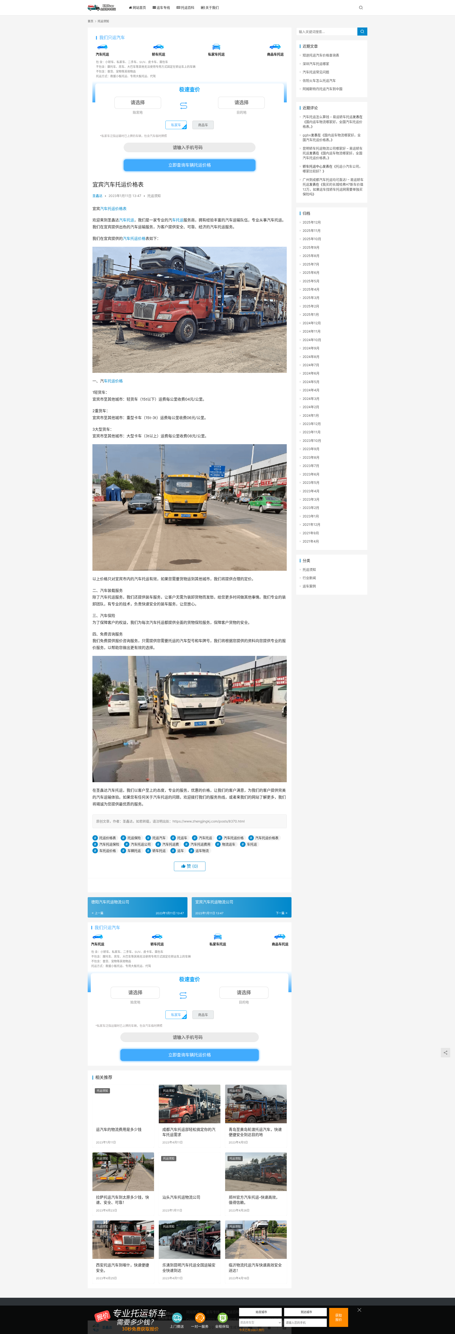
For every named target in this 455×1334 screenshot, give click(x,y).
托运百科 (187, 7)
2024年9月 (311, 348)
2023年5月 (311, 482)
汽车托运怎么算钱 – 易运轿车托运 (328, 117)
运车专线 (163, 7)
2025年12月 (312, 222)
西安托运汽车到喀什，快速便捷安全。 (122, 1268)
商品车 (203, 125)
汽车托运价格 (134, 238)
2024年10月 (312, 340)
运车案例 (309, 586)
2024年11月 (312, 331)
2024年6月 (311, 373)
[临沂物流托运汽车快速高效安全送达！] (256, 1239)
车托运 (177, 220)
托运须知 (154, 196)
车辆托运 (134, 851)
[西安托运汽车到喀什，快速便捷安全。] (123, 1239)
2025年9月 (311, 247)
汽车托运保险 (109, 844)
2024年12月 (312, 323)
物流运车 (228, 844)
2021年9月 (311, 533)
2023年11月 (312, 432)
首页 (90, 21)
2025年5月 (311, 281)
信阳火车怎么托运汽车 (319, 80)
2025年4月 (311, 289)
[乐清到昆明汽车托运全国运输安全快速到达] (189, 1239)
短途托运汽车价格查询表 (321, 55)
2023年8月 (311, 457)
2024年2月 (311, 407)
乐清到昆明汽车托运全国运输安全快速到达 (188, 1268)
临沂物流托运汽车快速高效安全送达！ (255, 1268)
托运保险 (134, 838)
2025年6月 (311, 272)
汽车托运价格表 (113, 208)
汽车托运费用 (200, 844)
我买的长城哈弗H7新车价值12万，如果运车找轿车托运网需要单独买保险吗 (333, 189)
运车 (180, 851)
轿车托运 (159, 851)
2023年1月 (311, 516)
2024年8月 (311, 357)
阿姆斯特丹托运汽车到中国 (322, 89)
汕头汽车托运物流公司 (181, 1197)
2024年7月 (311, 365)
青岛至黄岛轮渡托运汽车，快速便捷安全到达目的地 (255, 1132)
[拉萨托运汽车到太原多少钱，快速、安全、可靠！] (123, 1171)
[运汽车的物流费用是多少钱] (123, 1104)
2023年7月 (311, 466)
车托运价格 (113, 381)
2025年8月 (311, 256)
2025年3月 (311, 298)
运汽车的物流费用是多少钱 (118, 1129)
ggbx (307, 135)
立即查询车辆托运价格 (189, 165)
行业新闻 (309, 578)
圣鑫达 (97, 196)
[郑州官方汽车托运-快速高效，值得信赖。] (256, 1171)
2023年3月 (311, 499)
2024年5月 (311, 382)
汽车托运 (126, 220)
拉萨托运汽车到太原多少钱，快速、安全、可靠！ (122, 1200)
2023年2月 (311, 508)
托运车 (182, 838)
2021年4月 (311, 541)
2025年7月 (311, 264)
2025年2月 (311, 306)
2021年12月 (311, 524)
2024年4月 (311, 390)
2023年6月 (311, 474)
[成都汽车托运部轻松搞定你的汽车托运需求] (189, 1104)
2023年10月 (312, 441)
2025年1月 (311, 314)
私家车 (176, 125)
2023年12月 (312, 424)
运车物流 (202, 851)
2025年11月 (312, 230)
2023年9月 (311, 449)
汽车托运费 (170, 844)
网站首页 (139, 7)
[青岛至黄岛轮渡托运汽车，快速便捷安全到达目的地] (256, 1104)
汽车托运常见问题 (316, 72)
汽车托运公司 (141, 844)
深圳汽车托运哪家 (316, 64)
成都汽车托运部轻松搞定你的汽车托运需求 (188, 1132)
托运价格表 (107, 838)
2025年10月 (312, 239)
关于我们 (212, 7)
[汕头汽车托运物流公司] (189, 1171)
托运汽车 (159, 838)
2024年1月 (311, 415)
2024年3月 (311, 399)
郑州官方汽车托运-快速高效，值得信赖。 (254, 1200)
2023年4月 (311, 491)
